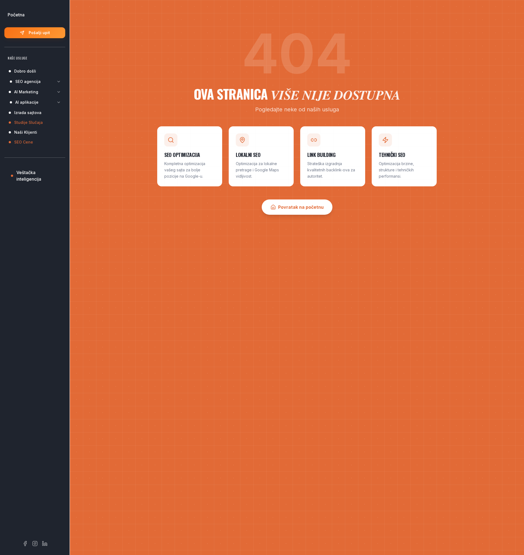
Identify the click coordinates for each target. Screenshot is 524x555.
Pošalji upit (39, 32)
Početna (16, 14)
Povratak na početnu (301, 207)
